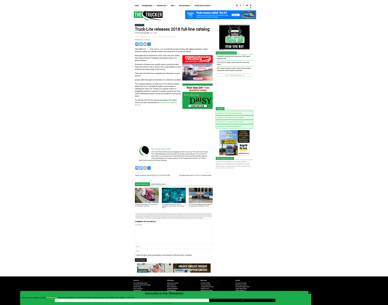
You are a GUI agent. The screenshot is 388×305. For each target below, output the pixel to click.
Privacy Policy (137, 286)
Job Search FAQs (205, 283)
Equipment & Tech (139, 25)
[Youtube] (246, 5)
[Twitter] (243, 5)
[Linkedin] (249, 5)
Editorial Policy (137, 290)
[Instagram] (239, 5)
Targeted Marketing (172, 288)
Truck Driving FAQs (206, 285)
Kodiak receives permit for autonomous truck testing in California (146, 205)
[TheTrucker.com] (147, 15)
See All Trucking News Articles (233, 75)
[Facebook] (236, 5)
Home (137, 5)
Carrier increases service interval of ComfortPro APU (152, 175)
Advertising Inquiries (173, 283)
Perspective (161, 5)
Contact (237, 280)
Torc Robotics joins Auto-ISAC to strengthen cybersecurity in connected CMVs (173, 206)
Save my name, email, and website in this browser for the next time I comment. (164, 255)
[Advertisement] (197, 129)
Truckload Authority (202, 5)
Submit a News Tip (240, 290)
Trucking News (147, 5)
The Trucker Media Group (140, 283)
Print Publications (172, 286)
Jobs (172, 5)
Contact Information (241, 283)
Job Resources (184, 5)
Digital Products (171, 285)
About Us (136, 280)
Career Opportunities (241, 288)
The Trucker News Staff (142, 33)
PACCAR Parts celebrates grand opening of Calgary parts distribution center (200, 205)
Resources (204, 280)
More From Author (158, 184)
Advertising (170, 280)
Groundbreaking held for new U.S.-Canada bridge (195, 175)
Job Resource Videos (207, 290)
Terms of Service (138, 288)
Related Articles (142, 184)
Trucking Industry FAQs (207, 286)
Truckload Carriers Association (142, 285)
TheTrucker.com (51, 298)
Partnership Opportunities (242, 286)
